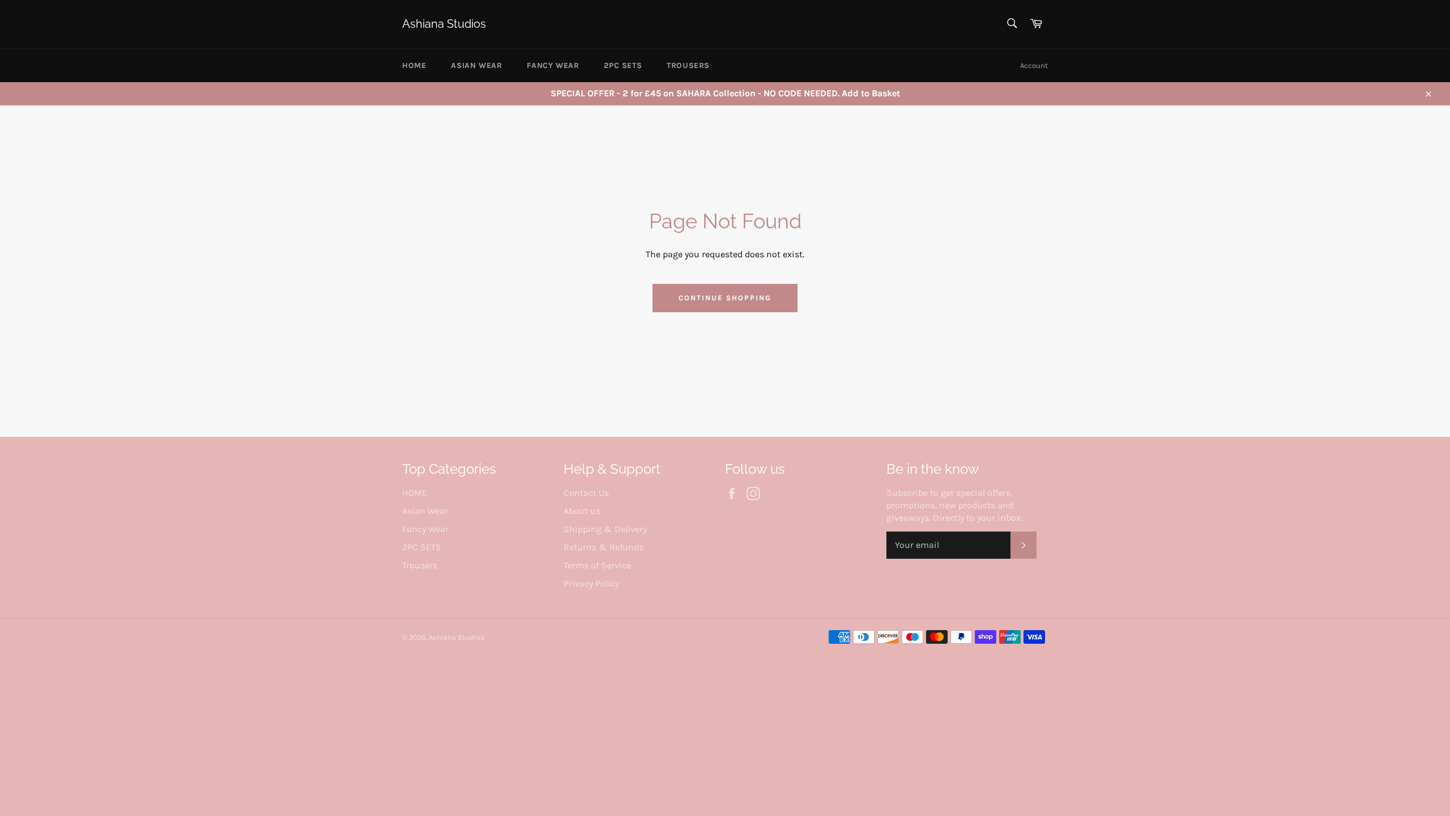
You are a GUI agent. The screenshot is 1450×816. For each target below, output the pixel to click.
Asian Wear (476, 65)
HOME (414, 65)
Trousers (688, 65)
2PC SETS (623, 65)
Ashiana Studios (444, 24)
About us (582, 510)
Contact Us (586, 492)
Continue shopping (725, 298)
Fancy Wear (553, 65)
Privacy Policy (591, 583)
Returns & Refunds (603, 547)
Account (1034, 65)
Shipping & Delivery (605, 529)
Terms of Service (597, 565)
